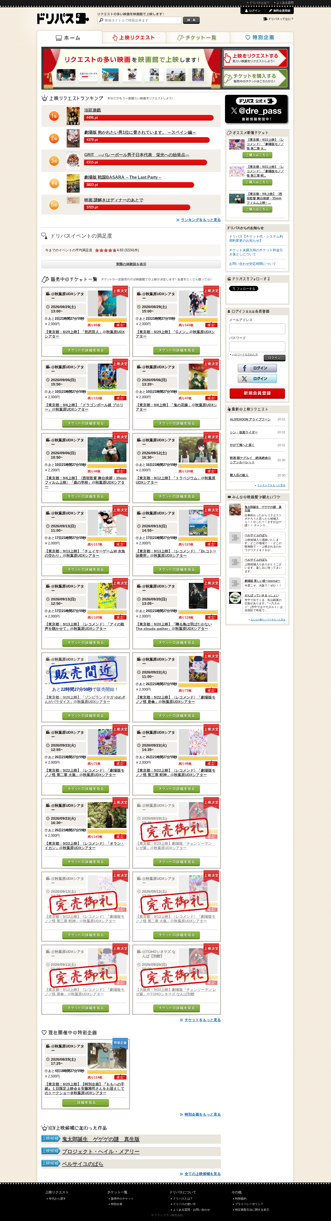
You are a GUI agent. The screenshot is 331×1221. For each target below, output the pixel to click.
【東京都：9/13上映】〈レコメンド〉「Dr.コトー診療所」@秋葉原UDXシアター (176, 553)
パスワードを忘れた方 (245, 354)
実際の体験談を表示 (131, 264)
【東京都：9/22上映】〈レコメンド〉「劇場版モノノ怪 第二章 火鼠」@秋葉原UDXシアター (84, 772)
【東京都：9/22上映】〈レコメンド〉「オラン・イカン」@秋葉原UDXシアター (84, 845)
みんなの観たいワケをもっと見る (268, 619)
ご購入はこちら (257, 155)
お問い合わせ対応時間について (252, 264)
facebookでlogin (257, 368)
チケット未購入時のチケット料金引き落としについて (256, 252)
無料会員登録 (281, 10)
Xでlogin (257, 378)
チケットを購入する (255, 78)
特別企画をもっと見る (203, 1114)
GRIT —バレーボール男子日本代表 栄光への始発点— (136, 155)
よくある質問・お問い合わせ (191, 1209)
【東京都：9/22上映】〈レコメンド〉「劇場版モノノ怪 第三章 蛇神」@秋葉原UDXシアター (175, 772)
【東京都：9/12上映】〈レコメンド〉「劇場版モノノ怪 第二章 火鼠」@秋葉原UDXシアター (175, 918)
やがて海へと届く (242, 445)
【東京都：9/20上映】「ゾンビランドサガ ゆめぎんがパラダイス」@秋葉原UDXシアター (85, 699)
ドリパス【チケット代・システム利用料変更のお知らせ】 (256, 238)
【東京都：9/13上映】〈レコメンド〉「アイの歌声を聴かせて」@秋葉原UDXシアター (84, 626)
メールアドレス (241, 320)
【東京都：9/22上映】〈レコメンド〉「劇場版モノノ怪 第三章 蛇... (265, 171)
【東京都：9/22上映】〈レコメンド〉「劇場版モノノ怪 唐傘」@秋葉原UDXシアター (175, 699)
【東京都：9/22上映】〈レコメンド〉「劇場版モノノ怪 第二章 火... (265, 144)
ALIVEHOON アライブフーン (250, 419)
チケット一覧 (197, 37)
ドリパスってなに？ (281, 18)
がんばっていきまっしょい (262, 595)
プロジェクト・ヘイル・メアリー (101, 1151)
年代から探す (57, 1198)
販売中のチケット (122, 1198)
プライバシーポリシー (249, 1204)
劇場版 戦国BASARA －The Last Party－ (123, 177)
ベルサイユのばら (82, 1164)
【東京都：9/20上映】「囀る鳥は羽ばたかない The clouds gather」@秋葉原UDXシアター (174, 626)
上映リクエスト (133, 37)
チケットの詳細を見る (85, 351)
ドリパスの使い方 (184, 1204)
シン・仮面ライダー (244, 432)
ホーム (69, 37)
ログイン (254, 10)
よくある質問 (285, 2)
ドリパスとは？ (259, 2)
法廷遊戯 (92, 110)
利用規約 (240, 1198)
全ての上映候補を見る (203, 1174)
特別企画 (261, 37)
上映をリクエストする (255, 58)
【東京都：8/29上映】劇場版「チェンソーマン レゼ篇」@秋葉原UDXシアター (175, 845)
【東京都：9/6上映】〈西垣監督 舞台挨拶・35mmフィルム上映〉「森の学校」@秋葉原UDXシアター (85, 482)
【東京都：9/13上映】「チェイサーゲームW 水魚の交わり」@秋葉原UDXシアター (85, 553)
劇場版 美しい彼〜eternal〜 (262, 580)
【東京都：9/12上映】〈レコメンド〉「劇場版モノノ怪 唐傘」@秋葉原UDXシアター (84, 992)
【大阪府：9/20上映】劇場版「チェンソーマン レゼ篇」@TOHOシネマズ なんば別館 (176, 992)
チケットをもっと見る (203, 1020)
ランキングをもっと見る (201, 220)
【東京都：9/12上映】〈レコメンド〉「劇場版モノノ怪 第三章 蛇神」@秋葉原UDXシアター (84, 918)
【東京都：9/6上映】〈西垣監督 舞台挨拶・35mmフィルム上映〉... (264, 198)
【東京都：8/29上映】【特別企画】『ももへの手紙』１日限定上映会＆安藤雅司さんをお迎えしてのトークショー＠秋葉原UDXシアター (84, 1088)
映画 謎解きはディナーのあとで (113, 200)
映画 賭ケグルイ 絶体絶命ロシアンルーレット (250, 460)
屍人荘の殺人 (239, 475)
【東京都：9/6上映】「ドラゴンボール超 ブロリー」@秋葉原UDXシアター (84, 407)
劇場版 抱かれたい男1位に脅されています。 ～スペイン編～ (140, 132)
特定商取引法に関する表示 (252, 1209)
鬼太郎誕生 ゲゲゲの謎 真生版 (101, 1139)
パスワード (237, 338)
